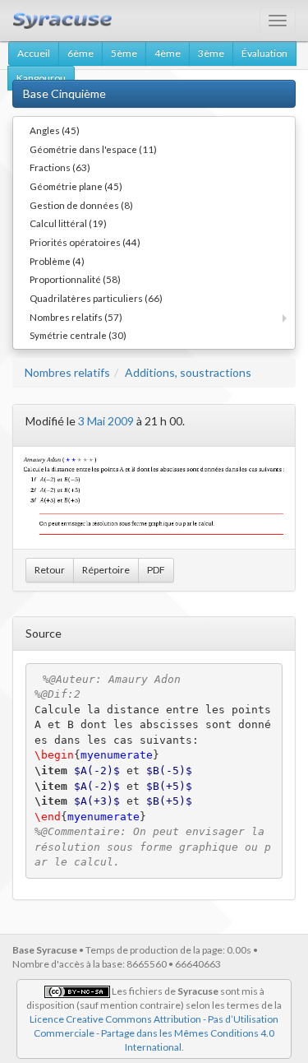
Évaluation (264, 53)
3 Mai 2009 (106, 421)
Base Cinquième (64, 93)
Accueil (33, 53)
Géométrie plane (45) (76, 186)
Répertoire (106, 570)
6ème (80, 53)
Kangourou (41, 78)
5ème (124, 53)
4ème (167, 53)
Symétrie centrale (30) (78, 335)
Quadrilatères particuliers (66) (96, 298)
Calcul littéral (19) (68, 223)
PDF (156, 570)
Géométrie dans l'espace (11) (93, 149)
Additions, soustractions (188, 372)
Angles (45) (55, 130)
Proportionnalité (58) (75, 279)
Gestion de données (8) (81, 205)
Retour (49, 570)
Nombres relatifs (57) (76, 317)
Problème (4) (57, 261)
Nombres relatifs (67, 372)
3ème (211, 53)
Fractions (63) (60, 167)
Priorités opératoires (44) (85, 242)
